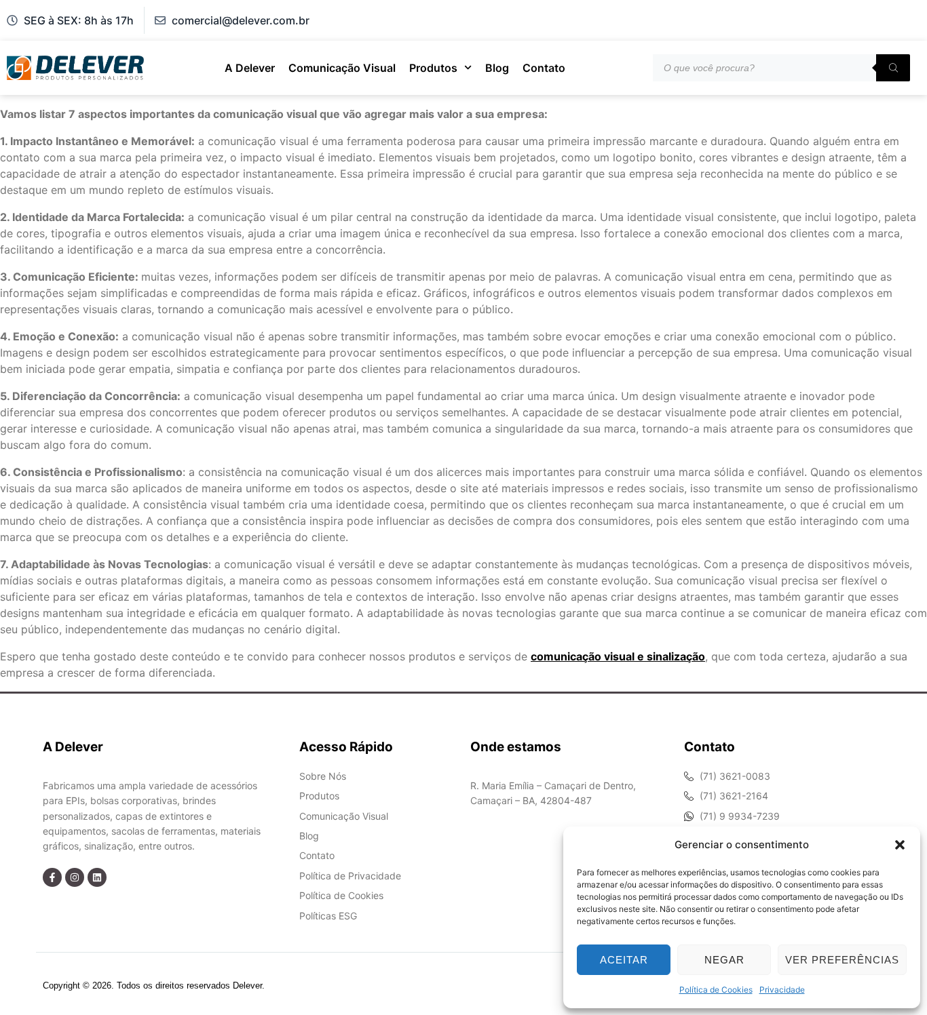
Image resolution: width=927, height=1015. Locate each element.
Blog (497, 68)
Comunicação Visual (342, 68)
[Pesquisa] (893, 67)
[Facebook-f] (52, 877)
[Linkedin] (97, 877)
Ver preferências (842, 960)
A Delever (250, 68)
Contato (544, 68)
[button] (900, 845)
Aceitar (624, 960)
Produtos (433, 68)
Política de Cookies (716, 989)
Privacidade (782, 989)
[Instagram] (74, 877)
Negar (724, 960)
